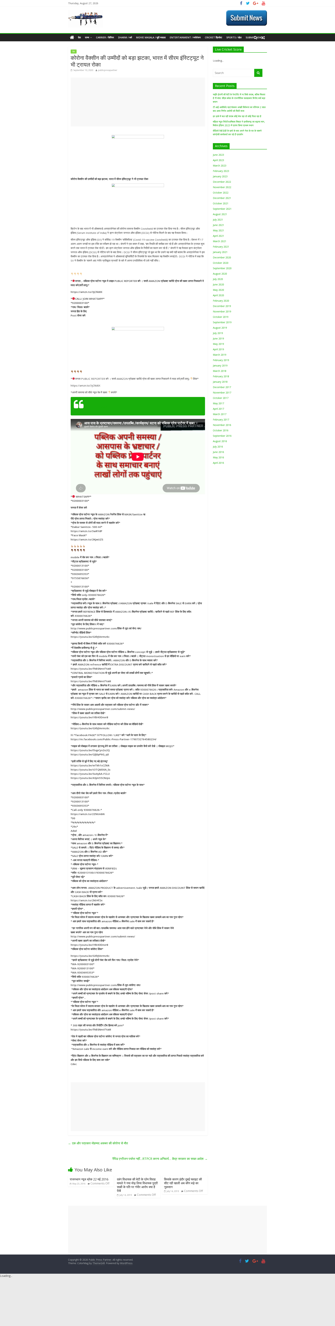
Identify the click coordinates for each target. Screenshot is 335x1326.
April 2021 (218, 235)
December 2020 (222, 257)
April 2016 (218, 462)
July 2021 (218, 219)
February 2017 (221, 419)
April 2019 (218, 349)
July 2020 (218, 279)
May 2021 (218, 230)
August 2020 (220, 273)
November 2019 (222, 311)
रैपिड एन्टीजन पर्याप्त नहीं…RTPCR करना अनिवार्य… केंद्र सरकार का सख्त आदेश (160, 1159)
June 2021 (218, 225)
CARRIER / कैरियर (105, 37)
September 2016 (222, 435)
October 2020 (220, 262)
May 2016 (218, 457)
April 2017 (218, 408)
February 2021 (221, 246)
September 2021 (222, 208)
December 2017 (222, 387)
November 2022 (222, 187)
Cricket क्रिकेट (213, 37)
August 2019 (220, 327)
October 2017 (220, 398)
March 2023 (219, 165)
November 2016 (222, 425)
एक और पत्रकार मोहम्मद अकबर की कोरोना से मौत (98, 1143)
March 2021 (219, 241)
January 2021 (220, 252)
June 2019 (218, 338)
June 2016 (218, 452)
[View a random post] (263, 37)
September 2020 (222, 268)
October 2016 (220, 430)
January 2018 (220, 381)
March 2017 (219, 414)
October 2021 (220, 203)
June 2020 (218, 284)
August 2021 (220, 214)
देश (79, 37)
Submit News (96, 406)
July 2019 (218, 333)
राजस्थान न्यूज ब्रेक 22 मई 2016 (89, 1179)
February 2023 (221, 171)
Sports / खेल (233, 37)
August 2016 (220, 441)
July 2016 (218, 446)
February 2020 (221, 300)
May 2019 (218, 344)
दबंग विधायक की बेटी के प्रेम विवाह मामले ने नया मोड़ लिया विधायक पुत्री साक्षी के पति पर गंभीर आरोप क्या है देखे (137, 1185)
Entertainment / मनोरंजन (185, 37)
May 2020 (218, 289)
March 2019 (219, 354)
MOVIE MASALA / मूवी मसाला (151, 37)
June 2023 (218, 154)
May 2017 (218, 403)
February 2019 (221, 360)
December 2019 (222, 306)
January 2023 (220, 176)
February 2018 (221, 376)
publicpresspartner (107, 70)
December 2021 (222, 198)
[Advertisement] (138, 102)
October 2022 (220, 192)
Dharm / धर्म (125, 37)
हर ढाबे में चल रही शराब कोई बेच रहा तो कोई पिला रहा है (237, 116)
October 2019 (220, 317)
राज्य (87, 37)
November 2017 (222, 392)
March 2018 (219, 371)
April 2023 (218, 160)
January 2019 (220, 365)
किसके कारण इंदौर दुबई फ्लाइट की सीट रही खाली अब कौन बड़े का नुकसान (183, 1183)
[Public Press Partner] (85, 12)
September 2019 (222, 322)
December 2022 (222, 181)
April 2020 (218, 295)
